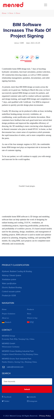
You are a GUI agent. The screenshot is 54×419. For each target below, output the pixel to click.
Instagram (33, 401)
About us (5, 318)
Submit (27, 389)
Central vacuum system (11, 291)
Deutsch (8, 322)
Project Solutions (8, 314)
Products (30, 309)
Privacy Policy (45, 416)
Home (4, 13)
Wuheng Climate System (11, 275)
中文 (32, 322)
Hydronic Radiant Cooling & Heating (17, 271)
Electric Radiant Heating (12, 287)
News (11, 13)
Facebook (7, 397)
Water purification (9, 283)
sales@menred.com (14, 367)
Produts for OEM (9, 295)
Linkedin (32, 397)
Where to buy (32, 318)
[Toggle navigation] (36, 5)
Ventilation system (9, 279)
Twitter (6, 401)
